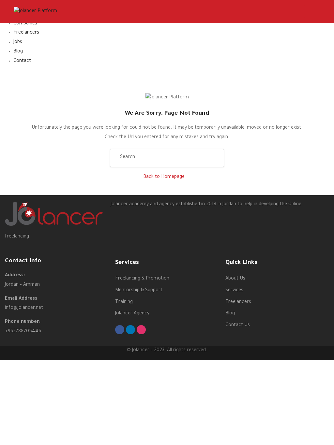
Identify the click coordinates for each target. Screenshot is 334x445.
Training (124, 302)
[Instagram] (141, 329)
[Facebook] (119, 329)
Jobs (17, 42)
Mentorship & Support (138, 290)
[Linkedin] (130, 329)
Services (234, 290)
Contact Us (237, 325)
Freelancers (26, 33)
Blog (18, 51)
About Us (235, 278)
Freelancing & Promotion (142, 278)
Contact (22, 61)
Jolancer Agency (132, 313)
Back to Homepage (164, 177)
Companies (25, 23)
